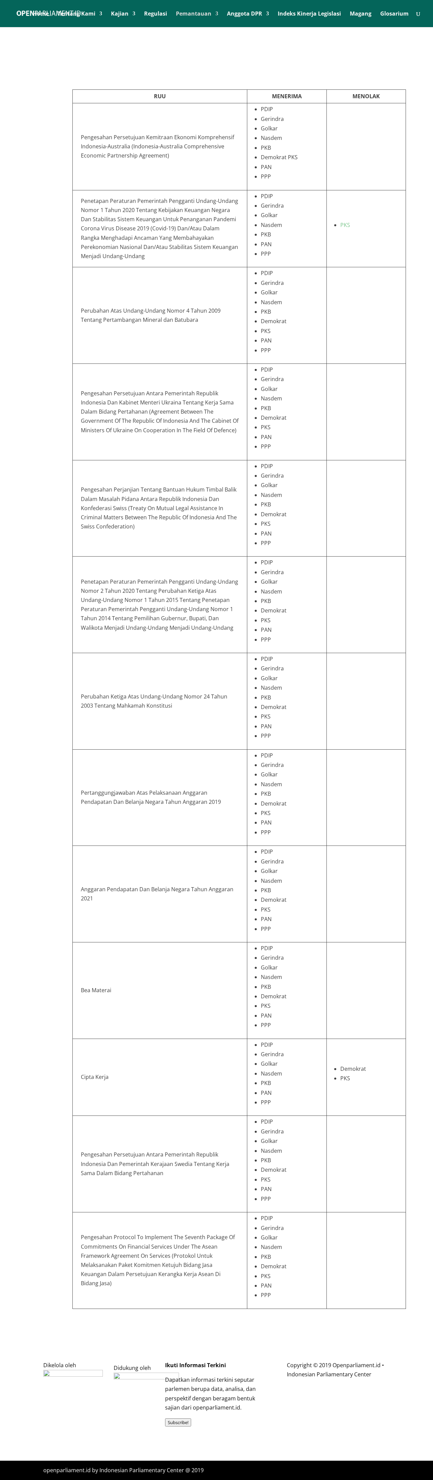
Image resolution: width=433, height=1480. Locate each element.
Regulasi (155, 14)
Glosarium (394, 14)
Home (41, 14)
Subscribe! (178, 1422)
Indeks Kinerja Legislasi (309, 14)
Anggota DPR (244, 14)
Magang (360, 14)
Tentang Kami (76, 14)
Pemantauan (193, 14)
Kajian (120, 14)
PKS (345, 225)
